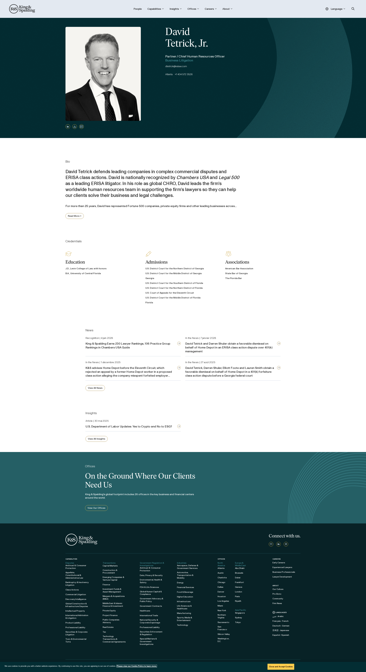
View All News (95, 388)
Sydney (238, 617)
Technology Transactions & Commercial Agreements (114, 639)
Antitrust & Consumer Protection (75, 566)
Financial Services (185, 587)
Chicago (221, 582)
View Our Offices (96, 508)
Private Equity (109, 610)
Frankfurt (239, 582)
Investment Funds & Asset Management (112, 590)
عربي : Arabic (278, 616)
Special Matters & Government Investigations (148, 641)
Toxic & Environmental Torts (75, 640)
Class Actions (72, 590)
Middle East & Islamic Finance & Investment (113, 604)
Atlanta (221, 568)
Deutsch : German (280, 626)
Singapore (240, 613)
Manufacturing (184, 613)
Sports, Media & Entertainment (184, 619)
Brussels (239, 573)
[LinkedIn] (67, 126)
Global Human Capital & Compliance (151, 593)
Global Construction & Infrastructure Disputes (76, 605)
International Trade (149, 615)
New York (222, 610)
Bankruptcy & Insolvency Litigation (77, 583)
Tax (104, 632)
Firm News (277, 603)
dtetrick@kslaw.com (176, 66)
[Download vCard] (81, 126)
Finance (106, 584)
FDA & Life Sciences (149, 587)
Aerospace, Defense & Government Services (187, 566)
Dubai (237, 577)
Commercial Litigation (75, 594)
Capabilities (71, 559)
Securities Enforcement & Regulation (151, 633)
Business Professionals (283, 572)
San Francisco (222, 628)
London (238, 592)
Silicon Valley (224, 634)
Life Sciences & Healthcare (184, 607)
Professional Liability (75, 627)
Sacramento (223, 622)
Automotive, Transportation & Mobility (185, 575)
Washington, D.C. (223, 640)
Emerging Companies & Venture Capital (113, 578)
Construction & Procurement (110, 571)
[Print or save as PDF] (74, 126)
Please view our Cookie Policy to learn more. (137, 666)
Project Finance (110, 615)
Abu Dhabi (239, 568)
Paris (237, 596)
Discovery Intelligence (75, 599)
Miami (220, 606)
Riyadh (238, 601)
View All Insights (96, 438)
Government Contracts (151, 606)
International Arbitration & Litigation (76, 616)
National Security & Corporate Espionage (150, 621)
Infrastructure (183, 601)
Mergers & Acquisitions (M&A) (114, 597)
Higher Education (185, 597)
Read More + (74, 216)
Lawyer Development (282, 577)
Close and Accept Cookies (281, 667)
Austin (221, 573)
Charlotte (222, 577)
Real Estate (108, 627)
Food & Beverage (185, 592)
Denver (221, 592)
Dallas (220, 587)
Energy (180, 582)
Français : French (280, 621)
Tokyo (238, 622)
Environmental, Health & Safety (151, 581)
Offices (221, 559)
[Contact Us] (271, 544)
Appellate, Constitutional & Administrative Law (74, 575)
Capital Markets (110, 566)
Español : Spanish (280, 635)
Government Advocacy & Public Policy (151, 600)
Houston (222, 596)
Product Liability (73, 623)
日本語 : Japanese (280, 630)
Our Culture (278, 589)
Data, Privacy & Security (151, 575)
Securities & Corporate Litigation (76, 633)
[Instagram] (286, 544)
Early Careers (278, 562)
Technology (182, 625)
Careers (276, 559)
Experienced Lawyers (282, 567)
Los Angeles (223, 601)
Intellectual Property (75, 611)
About (275, 586)
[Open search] (353, 9)
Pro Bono (276, 594)
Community (277, 598)
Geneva (238, 587)
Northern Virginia (222, 616)
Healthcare (145, 611)
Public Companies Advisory (111, 621)
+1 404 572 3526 (184, 74)
